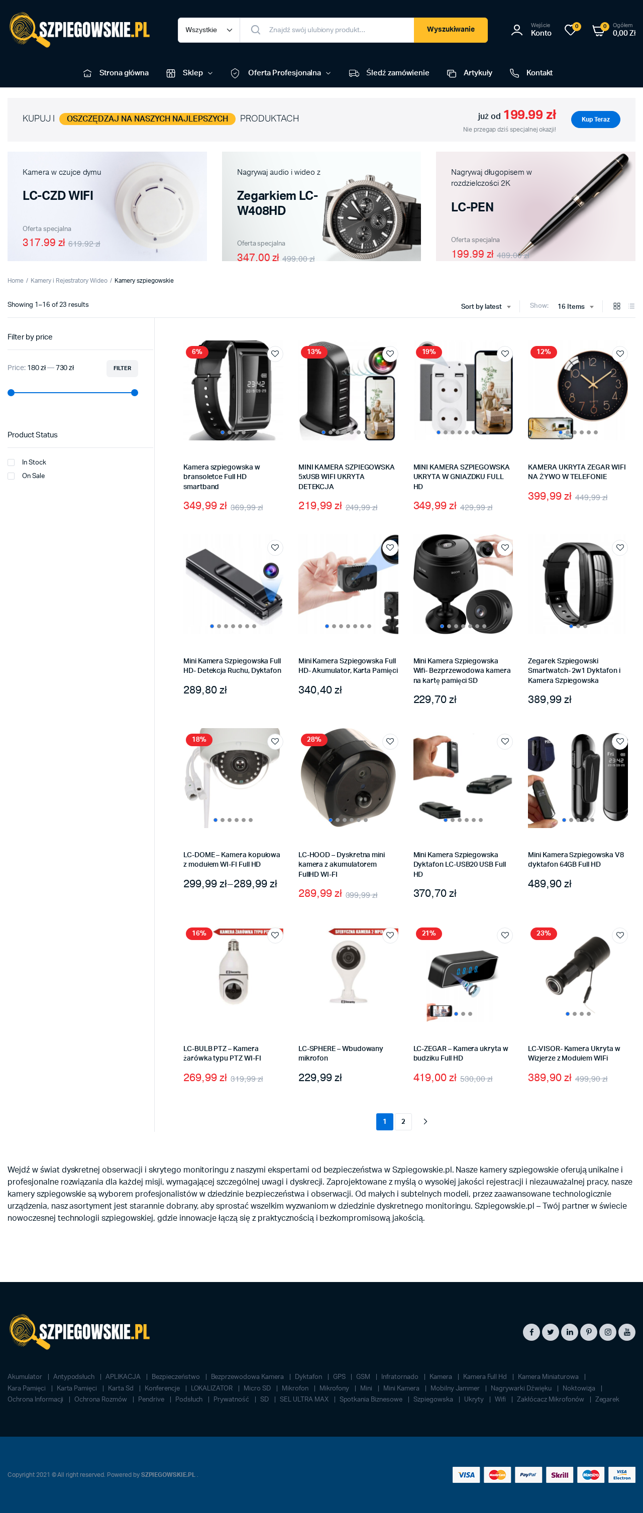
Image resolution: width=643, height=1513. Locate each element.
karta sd (121, 1388)
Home (16, 281)
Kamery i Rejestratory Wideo (69, 281)
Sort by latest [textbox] (481, 307)
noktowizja (580, 1388)
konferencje (163, 1388)
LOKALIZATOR (213, 1388)
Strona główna (124, 73)
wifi (501, 1399)
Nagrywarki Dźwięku (522, 1388)
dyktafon (309, 1377)
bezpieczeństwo (176, 1377)
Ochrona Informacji (36, 1399)
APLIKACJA (123, 1377)
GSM (364, 1377)
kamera (442, 1377)
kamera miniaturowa (549, 1377)
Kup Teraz (596, 120)
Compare (280, 373)
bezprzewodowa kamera (248, 1377)
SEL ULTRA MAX (305, 1399)
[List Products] (631, 307)
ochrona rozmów (101, 1399)
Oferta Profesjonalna (284, 73)
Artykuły (478, 73)
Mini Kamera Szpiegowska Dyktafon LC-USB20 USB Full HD (459, 865)
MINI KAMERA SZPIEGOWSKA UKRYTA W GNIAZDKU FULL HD (461, 477)
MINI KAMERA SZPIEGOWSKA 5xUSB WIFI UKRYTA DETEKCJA (346, 477)
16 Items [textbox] (571, 307)
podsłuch (189, 1399)
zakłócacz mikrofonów (551, 1399)
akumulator (26, 1377)
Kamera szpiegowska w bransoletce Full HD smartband (221, 477)
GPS (340, 1377)
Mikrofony (335, 1388)
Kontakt (539, 73)
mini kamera (402, 1388)
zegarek (607, 1399)
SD (265, 1399)
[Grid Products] (617, 307)
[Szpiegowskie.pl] (83, 30)
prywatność (232, 1399)
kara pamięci (27, 1388)
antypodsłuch (74, 1377)
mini (367, 1388)
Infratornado (400, 1377)
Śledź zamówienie (398, 73)
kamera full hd (486, 1377)
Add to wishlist (275, 354)
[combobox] (486, 307)
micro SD (258, 1388)
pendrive (152, 1399)
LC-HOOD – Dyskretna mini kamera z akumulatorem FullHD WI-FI (341, 865)
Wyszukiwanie (451, 29)
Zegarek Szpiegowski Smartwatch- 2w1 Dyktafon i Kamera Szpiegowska (574, 671)
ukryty (475, 1399)
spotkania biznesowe (372, 1399)
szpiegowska (434, 1399)
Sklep (193, 73)
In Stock (34, 462)
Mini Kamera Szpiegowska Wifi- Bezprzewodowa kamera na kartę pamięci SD (462, 671)
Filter (122, 368)
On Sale (33, 476)
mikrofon (296, 1388)
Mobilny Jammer (456, 1388)
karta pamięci (78, 1388)
